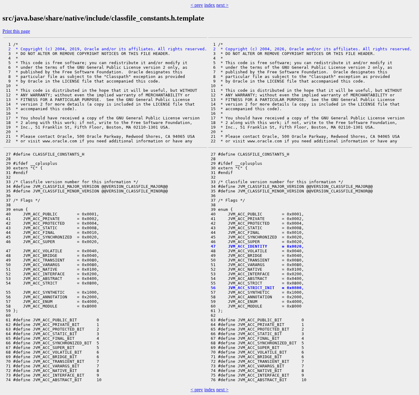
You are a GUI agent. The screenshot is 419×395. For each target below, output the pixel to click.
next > (222, 5)
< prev (196, 5)
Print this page (16, 31)
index (209, 5)
